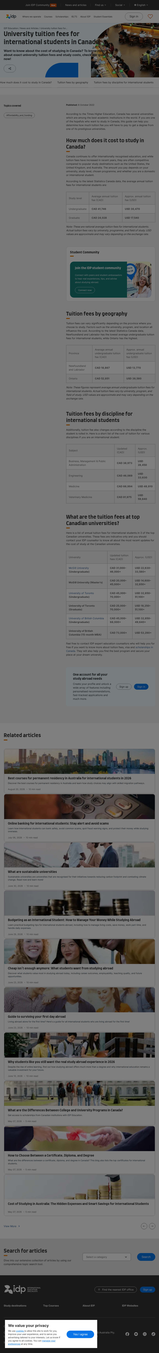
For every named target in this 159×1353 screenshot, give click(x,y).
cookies (20, 1331)
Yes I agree (80, 1334)
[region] (51, 1334)
